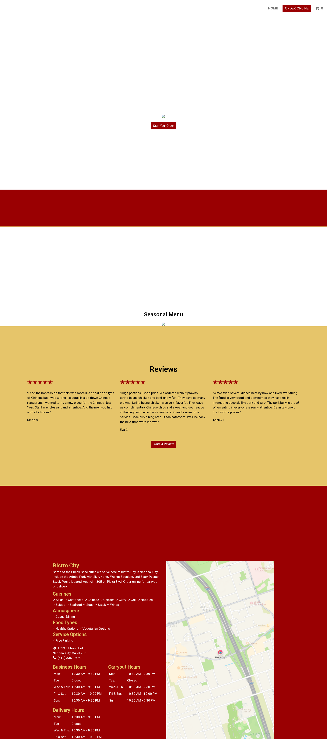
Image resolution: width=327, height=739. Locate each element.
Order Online (297, 8)
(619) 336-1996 (69, 658)
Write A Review (163, 444)
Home (273, 8)
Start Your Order (163, 126)
